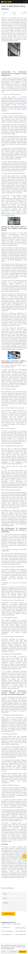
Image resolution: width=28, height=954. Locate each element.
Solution (4, 923)
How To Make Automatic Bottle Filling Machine (8, 934)
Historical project (16, 923)
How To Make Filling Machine (21, 931)
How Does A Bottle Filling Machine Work (21, 927)
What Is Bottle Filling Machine (8, 931)
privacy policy (10, 948)
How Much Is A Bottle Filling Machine (6, 927)
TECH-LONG (21, 104)
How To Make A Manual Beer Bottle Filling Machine (21, 934)
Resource (9, 923)
